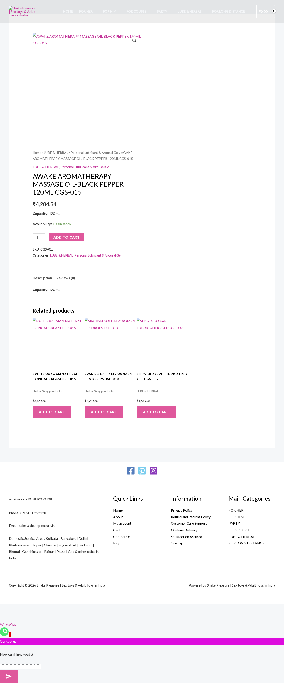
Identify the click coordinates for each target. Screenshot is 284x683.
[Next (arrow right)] (19, 617)
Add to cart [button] (52, 412)
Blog (116, 543)
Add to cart (66, 237)
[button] (134, 41)
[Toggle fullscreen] (19, 609)
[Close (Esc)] (45, 609)
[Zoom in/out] (6, 609)
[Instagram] (153, 470)
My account (122, 523)
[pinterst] (142, 470)
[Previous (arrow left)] (6, 617)
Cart (116, 530)
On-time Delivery (184, 530)
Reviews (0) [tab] (65, 278)
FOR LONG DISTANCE (228, 11)
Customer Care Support (189, 523)
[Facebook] (130, 470)
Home (68, 11)
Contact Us (121, 536)
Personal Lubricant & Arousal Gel (94, 153)
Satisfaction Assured (186, 536)
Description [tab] (42, 278)
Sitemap (177, 543)
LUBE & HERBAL (190, 11)
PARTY (162, 11)
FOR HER (86, 11)
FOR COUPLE (136, 11)
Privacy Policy (182, 510)
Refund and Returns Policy (191, 517)
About (118, 517)
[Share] (32, 609)
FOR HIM (109, 11)
